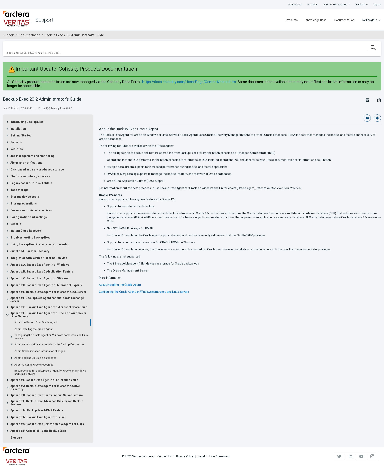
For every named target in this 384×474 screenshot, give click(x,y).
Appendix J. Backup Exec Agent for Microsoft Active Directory (45, 387)
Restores (16, 149)
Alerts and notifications (26, 162)
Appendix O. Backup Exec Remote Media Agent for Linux (47, 424)
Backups (16, 142)
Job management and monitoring (32, 155)
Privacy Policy (184, 456)
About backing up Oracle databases (35, 358)
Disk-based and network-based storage (37, 169)
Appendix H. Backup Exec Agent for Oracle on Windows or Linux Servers (48, 315)
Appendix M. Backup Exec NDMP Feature (36, 410)
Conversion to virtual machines (31, 210)
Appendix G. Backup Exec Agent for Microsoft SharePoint (48, 307)
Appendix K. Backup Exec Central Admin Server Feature (46, 395)
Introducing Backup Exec (26, 121)
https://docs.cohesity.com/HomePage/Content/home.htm (189, 81)
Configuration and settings (28, 217)
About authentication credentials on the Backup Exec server (49, 344)
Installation (18, 128)
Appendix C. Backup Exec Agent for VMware (39, 278)
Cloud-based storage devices (30, 176)
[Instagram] (372, 456)
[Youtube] (361, 456)
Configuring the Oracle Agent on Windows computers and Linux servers (51, 337)
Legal (201, 456)
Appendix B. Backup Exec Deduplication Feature (41, 271)
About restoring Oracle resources (33, 364)
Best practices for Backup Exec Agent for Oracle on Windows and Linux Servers (50, 372)
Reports (15, 223)
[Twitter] (339, 456)
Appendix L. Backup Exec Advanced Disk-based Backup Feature (46, 403)
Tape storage (19, 189)
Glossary (16, 437)
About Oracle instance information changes (39, 351)
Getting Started (21, 135)
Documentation (344, 20)
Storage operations (23, 203)
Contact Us (164, 456)
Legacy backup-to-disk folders (31, 183)
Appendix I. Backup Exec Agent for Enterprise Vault (44, 380)
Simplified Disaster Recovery (29, 251)
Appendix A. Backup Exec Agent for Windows (39, 264)
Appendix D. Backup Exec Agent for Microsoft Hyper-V (46, 285)
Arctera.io (312, 4)
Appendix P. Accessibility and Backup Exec (38, 430)
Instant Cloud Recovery (25, 230)
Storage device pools (24, 196)
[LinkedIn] (350, 456)
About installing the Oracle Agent (33, 329)
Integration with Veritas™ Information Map (38, 258)
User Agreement (219, 456)
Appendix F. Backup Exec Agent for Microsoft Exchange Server (47, 299)
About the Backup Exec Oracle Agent (35, 322)
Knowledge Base (316, 20)
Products (292, 20)
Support (8, 35)
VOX (325, 4)
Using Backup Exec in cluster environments (39, 244)
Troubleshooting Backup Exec (30, 237)
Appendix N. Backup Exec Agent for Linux (37, 417)
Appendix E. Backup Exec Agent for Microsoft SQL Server (48, 292)
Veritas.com (295, 4)
